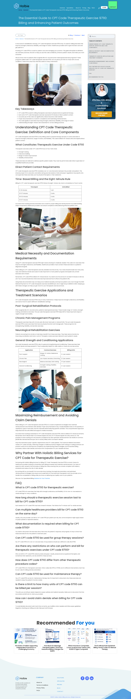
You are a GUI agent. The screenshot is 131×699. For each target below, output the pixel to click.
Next (83, 35)
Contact (60, 691)
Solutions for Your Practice (42, 478)
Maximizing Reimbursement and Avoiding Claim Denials (101, 62)
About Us (78, 8)
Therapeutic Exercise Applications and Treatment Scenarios (101, 57)
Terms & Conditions (42, 685)
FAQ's (93, 8)
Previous (77, 35)
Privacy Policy (40, 688)
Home (16, 38)
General (21, 38)
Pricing (84, 8)
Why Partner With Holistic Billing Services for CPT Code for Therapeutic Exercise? (101, 68)
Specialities (70, 8)
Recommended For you (96, 77)
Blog (89, 8)
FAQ (90, 73)
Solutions (62, 8)
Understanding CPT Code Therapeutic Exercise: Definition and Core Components (101, 45)
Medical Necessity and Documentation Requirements (101, 51)
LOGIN (104, 7)
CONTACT (112, 7)
